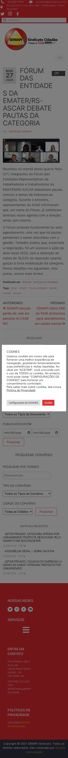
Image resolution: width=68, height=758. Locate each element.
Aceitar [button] (48, 402)
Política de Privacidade (21, 390)
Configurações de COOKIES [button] (23, 402)
